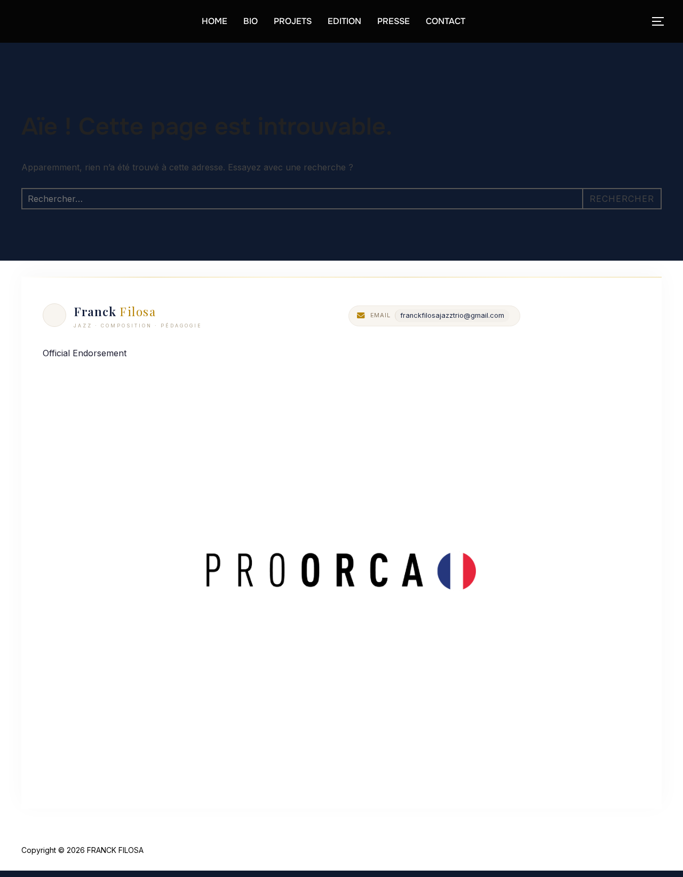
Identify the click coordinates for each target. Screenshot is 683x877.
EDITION (344, 21)
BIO (250, 21)
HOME (214, 21)
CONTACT (445, 21)
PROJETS (293, 21)
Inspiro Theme (585, 850)
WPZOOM (644, 850)
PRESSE (393, 21)
